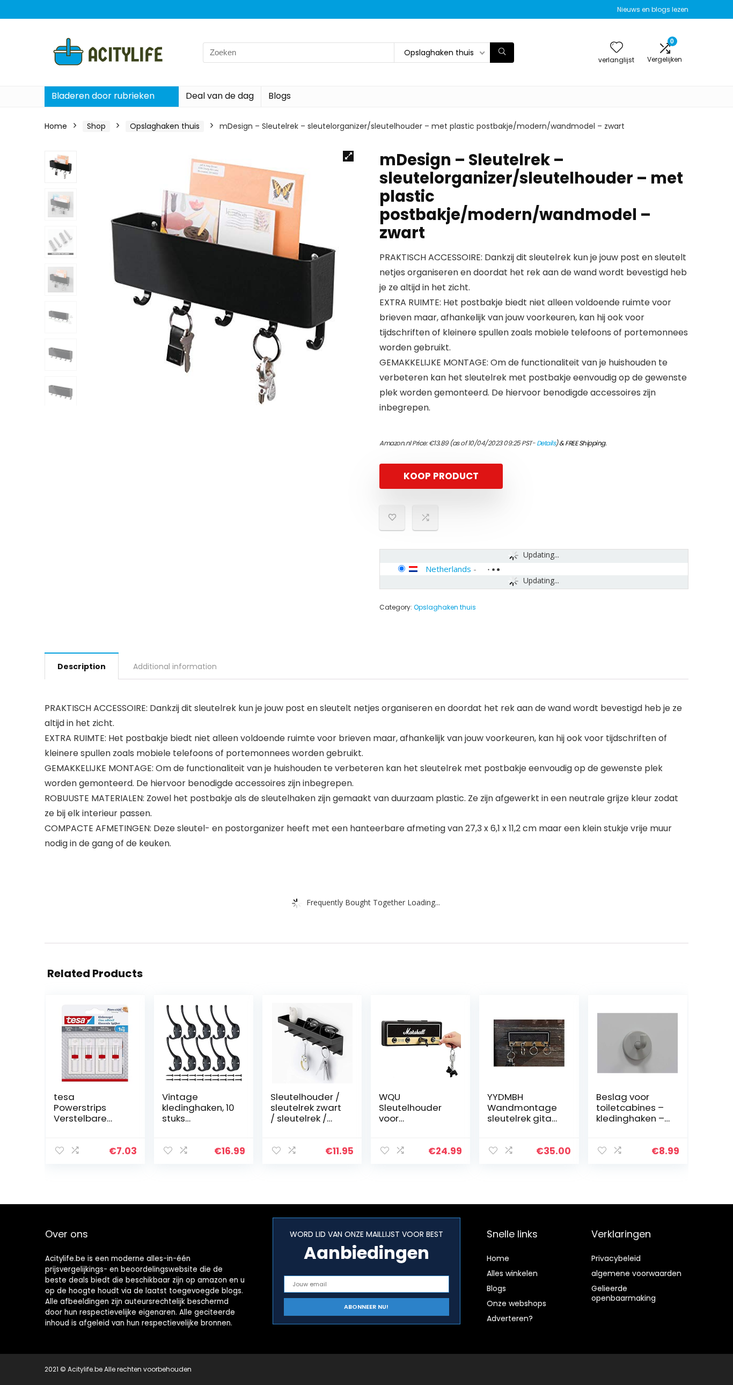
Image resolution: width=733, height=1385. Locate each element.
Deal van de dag (220, 96)
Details (546, 443)
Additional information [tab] (175, 666)
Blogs (279, 96)
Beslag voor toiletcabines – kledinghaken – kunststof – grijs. (632, 1112)
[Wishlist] (616, 48)
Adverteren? (510, 1318)
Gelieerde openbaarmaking (623, 1293)
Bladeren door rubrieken (103, 96)
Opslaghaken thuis (165, 126)
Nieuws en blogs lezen (652, 9)
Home (56, 126)
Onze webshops (516, 1303)
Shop (96, 126)
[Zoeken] (502, 52)
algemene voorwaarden (636, 1273)
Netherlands (448, 568)
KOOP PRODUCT (441, 476)
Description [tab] (81, 666)
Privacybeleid (616, 1258)
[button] (348, 156)
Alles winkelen (512, 1273)
